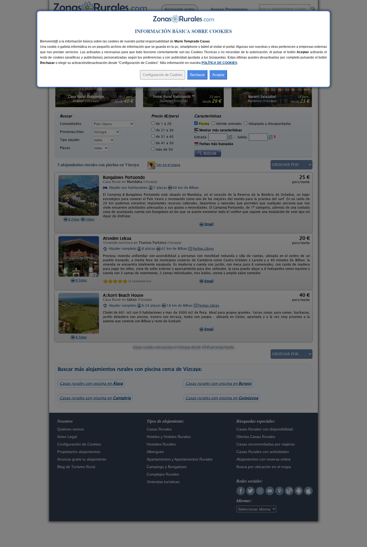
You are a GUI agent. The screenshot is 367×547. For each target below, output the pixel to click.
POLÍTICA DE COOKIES (219, 63)
